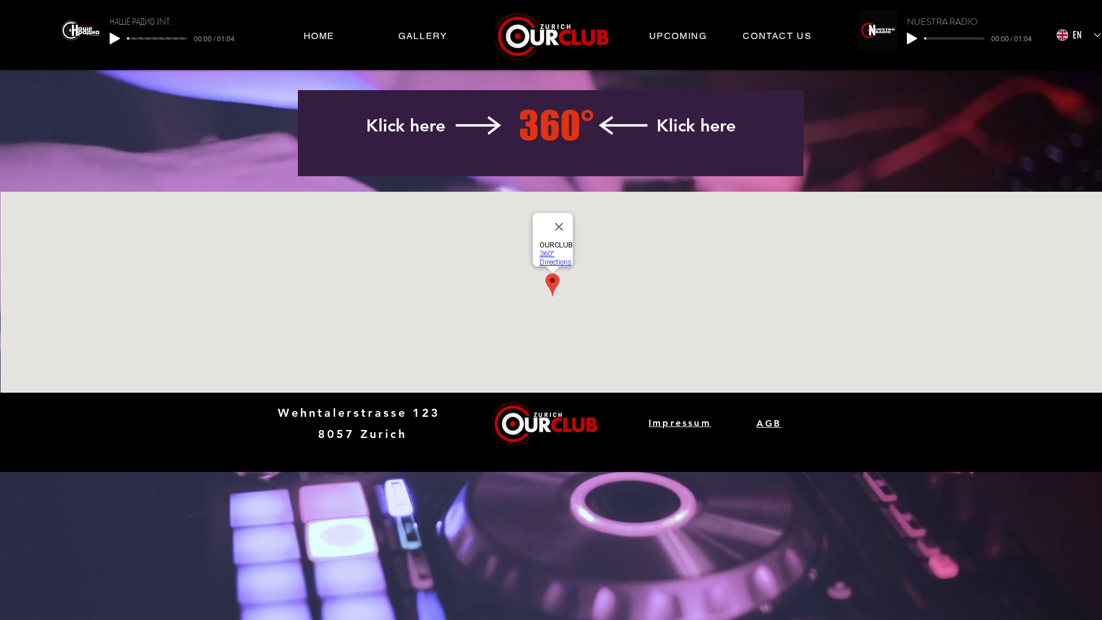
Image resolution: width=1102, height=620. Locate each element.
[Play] (115, 38)
